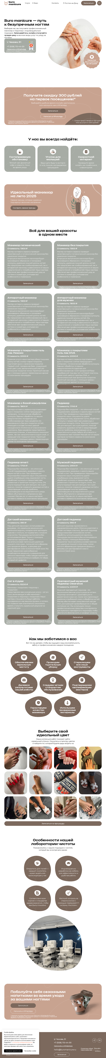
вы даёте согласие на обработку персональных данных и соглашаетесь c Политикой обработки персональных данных (20, 52)
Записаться (89, 3)
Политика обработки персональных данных (89, 1049)
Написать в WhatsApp (53, 116)
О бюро (35, 3)
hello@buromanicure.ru (65, 1050)
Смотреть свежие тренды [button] (24, 208)
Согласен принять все (13, 1051)
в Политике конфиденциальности (22, 1042)
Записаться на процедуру (53, 824)
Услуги (27, 3)
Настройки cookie (30, 1051)
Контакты (55, 3)
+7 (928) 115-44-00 (15, 46)
